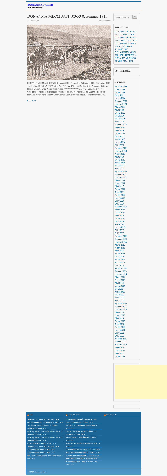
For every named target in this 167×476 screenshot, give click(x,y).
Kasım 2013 (120, 295)
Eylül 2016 (119, 204)
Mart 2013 (119, 318)
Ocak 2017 (119, 192)
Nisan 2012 (120, 350)
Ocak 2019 (119, 136)
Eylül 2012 (119, 336)
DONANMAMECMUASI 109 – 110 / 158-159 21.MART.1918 (125, 46)
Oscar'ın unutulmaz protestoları (39, 422)
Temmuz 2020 (121, 101)
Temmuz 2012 (121, 342)
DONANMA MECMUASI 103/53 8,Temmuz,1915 (67, 16)
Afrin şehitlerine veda (35, 449)
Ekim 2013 (119, 298)
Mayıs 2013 (120, 312)
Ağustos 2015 (121, 236)
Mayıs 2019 (120, 128)
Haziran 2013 (121, 309)
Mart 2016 (119, 216)
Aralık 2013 (120, 292)
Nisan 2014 (120, 280)
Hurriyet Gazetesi (74, 415)
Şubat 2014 (120, 286)
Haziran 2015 (121, 242)
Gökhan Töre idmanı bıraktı (76, 455)
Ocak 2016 (119, 221)
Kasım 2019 (120, 119)
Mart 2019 (119, 130)
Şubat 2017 (120, 189)
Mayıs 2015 (120, 245)
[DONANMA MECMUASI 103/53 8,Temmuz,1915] (69, 52)
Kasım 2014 (120, 262)
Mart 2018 (119, 157)
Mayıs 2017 (120, 180)
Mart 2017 (119, 186)
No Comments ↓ (105, 21)
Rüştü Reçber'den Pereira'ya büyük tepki (81, 443)
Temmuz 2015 (121, 239)
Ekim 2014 (119, 265)
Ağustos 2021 (121, 86)
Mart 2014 (119, 283)
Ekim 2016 (119, 201)
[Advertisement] (141, 382)
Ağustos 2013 (121, 304)
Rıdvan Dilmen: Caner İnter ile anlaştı (80, 437)
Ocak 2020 (119, 116)
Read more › (32, 101)
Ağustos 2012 (121, 339)
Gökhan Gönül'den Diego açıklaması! (80, 461)
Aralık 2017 (120, 163)
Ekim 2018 (119, 145)
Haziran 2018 (121, 151)
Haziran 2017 (121, 177)
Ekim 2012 (119, 333)
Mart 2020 (119, 110)
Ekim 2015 (119, 230)
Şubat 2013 (120, 321)
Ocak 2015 (119, 257)
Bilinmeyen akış (111, 415)
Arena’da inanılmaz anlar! (75, 458)
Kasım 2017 (120, 166)
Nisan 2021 (120, 89)
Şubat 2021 (120, 92)
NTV (31, 415)
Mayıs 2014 (120, 277)
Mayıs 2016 (120, 210)
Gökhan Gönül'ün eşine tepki (77, 449)
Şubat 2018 (120, 160)
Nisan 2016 (120, 213)
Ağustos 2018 (121, 148)
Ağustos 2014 (121, 268)
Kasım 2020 (120, 98)
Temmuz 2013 (121, 306)
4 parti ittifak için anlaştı (36, 443)
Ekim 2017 (119, 169)
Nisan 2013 (120, 315)
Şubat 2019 (120, 133)
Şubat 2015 (120, 254)
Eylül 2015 (119, 233)
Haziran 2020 (121, 104)
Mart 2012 (119, 353)
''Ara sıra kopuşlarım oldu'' (37, 419)
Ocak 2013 (119, 324)
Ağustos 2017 (121, 172)
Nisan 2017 (120, 183)
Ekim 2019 (119, 122)
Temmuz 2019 (121, 125)
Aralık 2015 (120, 224)
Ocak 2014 (119, 289)
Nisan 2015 (120, 248)
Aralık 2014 (120, 260)
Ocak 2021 (119, 95)
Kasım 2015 (120, 227)
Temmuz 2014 (121, 271)
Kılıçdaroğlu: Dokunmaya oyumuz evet (80, 425)
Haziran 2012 (121, 345)
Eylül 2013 (119, 301)
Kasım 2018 (120, 142)
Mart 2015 (119, 251)
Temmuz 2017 (121, 174)
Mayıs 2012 (120, 348)
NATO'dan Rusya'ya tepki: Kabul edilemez (43, 456)
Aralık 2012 (120, 327)
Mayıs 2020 (120, 107)
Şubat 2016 (120, 218)
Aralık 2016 (120, 195)
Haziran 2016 (121, 207)
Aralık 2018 (120, 139)
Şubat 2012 (120, 356)
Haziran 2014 (121, 274)
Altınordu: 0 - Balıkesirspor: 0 (77, 452)
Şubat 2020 (120, 113)
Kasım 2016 (120, 198)
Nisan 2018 (120, 154)
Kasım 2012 (120, 330)
